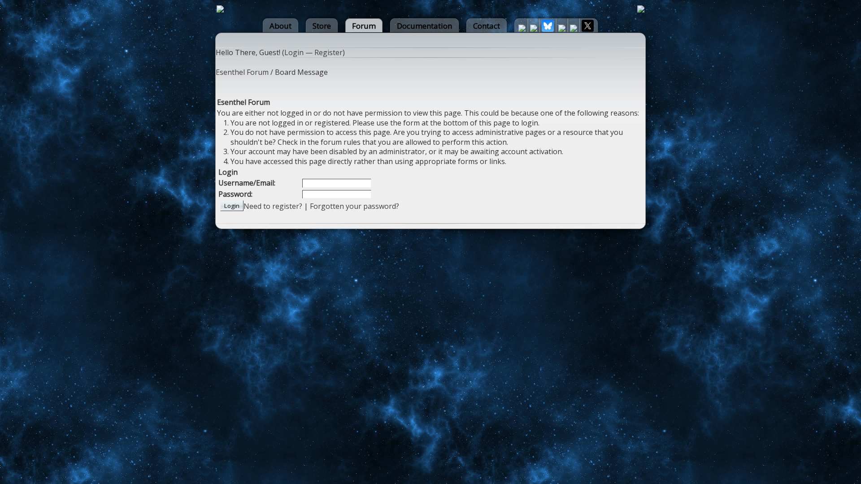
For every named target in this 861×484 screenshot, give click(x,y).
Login (294, 52)
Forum (364, 26)
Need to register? (273, 206)
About (280, 26)
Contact (486, 26)
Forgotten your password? (354, 206)
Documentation (424, 26)
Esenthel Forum (242, 72)
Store (322, 26)
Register (328, 52)
